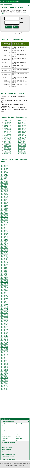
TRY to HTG (4, 264)
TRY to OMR (4, 330)
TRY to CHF (4, 171)
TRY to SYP (4, 370)
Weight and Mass (20, 423)
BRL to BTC (7, 141)
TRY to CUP (4, 230)
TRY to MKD (4, 307)
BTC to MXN (22, 152)
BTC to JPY (21, 150)
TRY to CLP (4, 223)
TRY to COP (4, 225)
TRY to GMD (4, 254)
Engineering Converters (9, 442)
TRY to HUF (4, 265)
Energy (3, 430)
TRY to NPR (4, 327)
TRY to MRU (4, 313)
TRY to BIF (3, 203)
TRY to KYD (4, 290)
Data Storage (5, 438)
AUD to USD (7, 125)
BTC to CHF (22, 144)
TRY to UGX (4, 386)
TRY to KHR (4, 283)
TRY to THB (4, 373)
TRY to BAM (4, 196)
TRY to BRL (4, 209)
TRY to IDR (3, 267)
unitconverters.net (19, 465)
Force (3, 432)
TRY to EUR (4, 166)
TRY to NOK (4, 326)
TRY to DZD (4, 239)
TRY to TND (4, 378)
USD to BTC (22, 138)
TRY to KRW (4, 288)
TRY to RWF (4, 347)
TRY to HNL (4, 261)
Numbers (18, 436)
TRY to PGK (4, 335)
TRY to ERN (4, 242)
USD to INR (21, 132)
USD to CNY (22, 131)
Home (1, 4)
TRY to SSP (4, 364)
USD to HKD (22, 137)
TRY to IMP (3, 270)
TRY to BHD (4, 202)
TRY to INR (3, 177)
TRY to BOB (4, 208)
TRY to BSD (4, 211)
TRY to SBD (4, 350)
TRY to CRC (4, 227)
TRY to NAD (4, 322)
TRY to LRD (4, 298)
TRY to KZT (4, 292)
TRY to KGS (4, 282)
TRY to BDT (4, 199)
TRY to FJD (4, 245)
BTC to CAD (22, 143)
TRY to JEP (4, 276)
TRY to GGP (4, 249)
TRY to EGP (4, 240)
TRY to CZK (4, 233)
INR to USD (7, 132)
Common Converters (8, 421)
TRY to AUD (4, 168)
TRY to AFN (4, 184)
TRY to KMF (4, 285)
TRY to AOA (4, 190)
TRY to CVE (4, 231)
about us (2, 463)
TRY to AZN (4, 194)
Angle (17, 434)
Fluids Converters (7, 447)
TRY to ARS (4, 192)
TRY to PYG (4, 341)
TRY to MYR (4, 319)
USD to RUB (22, 135)
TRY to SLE (4, 358)
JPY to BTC (7, 150)
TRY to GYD (4, 258)
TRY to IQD (3, 271)
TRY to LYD (4, 301)
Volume (3, 425)
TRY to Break (4, 181)
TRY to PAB (4, 332)
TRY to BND (4, 206)
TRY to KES (4, 280)
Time (17, 432)
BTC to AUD (22, 140)
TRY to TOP (4, 379)
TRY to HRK (4, 262)
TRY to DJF (4, 234)
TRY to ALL (3, 186)
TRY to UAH (4, 385)
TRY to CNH (4, 224)
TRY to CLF (4, 221)
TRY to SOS (4, 361)
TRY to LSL (3, 299)
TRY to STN (4, 367)
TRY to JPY (4, 178)
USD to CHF (22, 129)
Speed (3, 434)
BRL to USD (7, 126)
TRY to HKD (4, 259)
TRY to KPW (4, 286)
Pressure (18, 428)
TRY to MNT (4, 310)
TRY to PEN (4, 333)
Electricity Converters (8, 452)
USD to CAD (22, 128)
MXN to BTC (7, 152)
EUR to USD (7, 121)
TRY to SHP (4, 357)
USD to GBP (22, 122)
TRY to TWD (4, 382)
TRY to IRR (3, 273)
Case (17, 440)
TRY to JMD (4, 277)
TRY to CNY (4, 172)
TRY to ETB (4, 243)
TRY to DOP (4, 237)
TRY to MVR (4, 316)
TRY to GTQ (4, 257)
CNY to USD (7, 131)
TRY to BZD (4, 218)
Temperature (19, 425)
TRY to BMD (4, 205)
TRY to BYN (4, 217)
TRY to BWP (4, 215)
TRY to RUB (4, 345)
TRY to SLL (3, 360)
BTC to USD (7, 138)
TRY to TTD (4, 381)
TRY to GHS (4, 251)
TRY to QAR (4, 342)
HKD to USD (7, 137)
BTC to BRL (22, 141)
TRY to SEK (4, 354)
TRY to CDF (4, 220)
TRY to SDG (4, 353)
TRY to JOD (4, 279)
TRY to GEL (4, 248)
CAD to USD (7, 128)
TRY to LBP (4, 295)
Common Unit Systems (8, 459)
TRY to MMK (4, 308)
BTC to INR (21, 149)
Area (3, 428)
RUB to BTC (7, 153)
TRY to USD (4, 165)
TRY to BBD (4, 197)
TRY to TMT (4, 376)
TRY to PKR (4, 338)
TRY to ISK (3, 274)
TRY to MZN (4, 320)
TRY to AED (4, 183)
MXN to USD (8, 123)
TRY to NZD (4, 329)
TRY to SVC (4, 369)
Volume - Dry (19, 438)
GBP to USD (7, 122)
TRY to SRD (4, 363)
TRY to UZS (4, 389)
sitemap (25, 463)
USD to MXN (22, 123)
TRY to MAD (4, 302)
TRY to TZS (4, 384)
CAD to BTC (7, 143)
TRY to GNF (4, 255)
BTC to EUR (22, 146)
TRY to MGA (4, 305)
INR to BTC (7, 149)
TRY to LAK (4, 293)
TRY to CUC (4, 228)
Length (3, 423)
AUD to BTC (7, 140)
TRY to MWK (4, 317)
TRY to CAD (4, 169)
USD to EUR (22, 121)
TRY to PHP (4, 336)
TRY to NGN (4, 323)
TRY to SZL (4, 372)
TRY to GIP (3, 252)
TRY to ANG (4, 189)
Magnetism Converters (8, 454)
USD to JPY (22, 134)
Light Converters (6, 449)
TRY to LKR (4, 296)
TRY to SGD (4, 355)
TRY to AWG (4, 193)
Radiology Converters (8, 456)
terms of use (9, 463)
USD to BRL (22, 126)
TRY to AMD (4, 187)
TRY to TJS (3, 375)
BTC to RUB (22, 153)
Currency (4, 440)
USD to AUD (22, 125)
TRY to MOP (4, 311)
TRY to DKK (4, 236)
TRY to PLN (4, 339)
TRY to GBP (4, 175)
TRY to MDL (4, 304)
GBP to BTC (7, 147)
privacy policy (18, 463)
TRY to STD (4, 366)
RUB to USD (7, 135)
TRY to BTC (4, 212)
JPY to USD (7, 134)
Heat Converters (6, 445)
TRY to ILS (3, 268)
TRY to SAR (4, 348)
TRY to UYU (4, 388)
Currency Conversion (8, 4)
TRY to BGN (4, 200)
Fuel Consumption (6, 436)
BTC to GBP (22, 147)
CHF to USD (7, 129)
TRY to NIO (3, 324)
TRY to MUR (4, 314)
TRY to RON (4, 344)
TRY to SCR (4, 351)
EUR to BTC (7, 146)
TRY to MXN (4, 180)
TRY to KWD (4, 289)
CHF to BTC (7, 144)
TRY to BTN (4, 214)
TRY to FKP (4, 246)
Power (17, 430)
